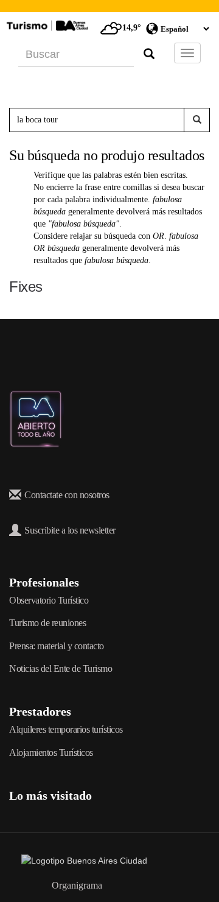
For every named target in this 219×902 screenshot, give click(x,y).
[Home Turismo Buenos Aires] (45, 25)
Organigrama (77, 885)
